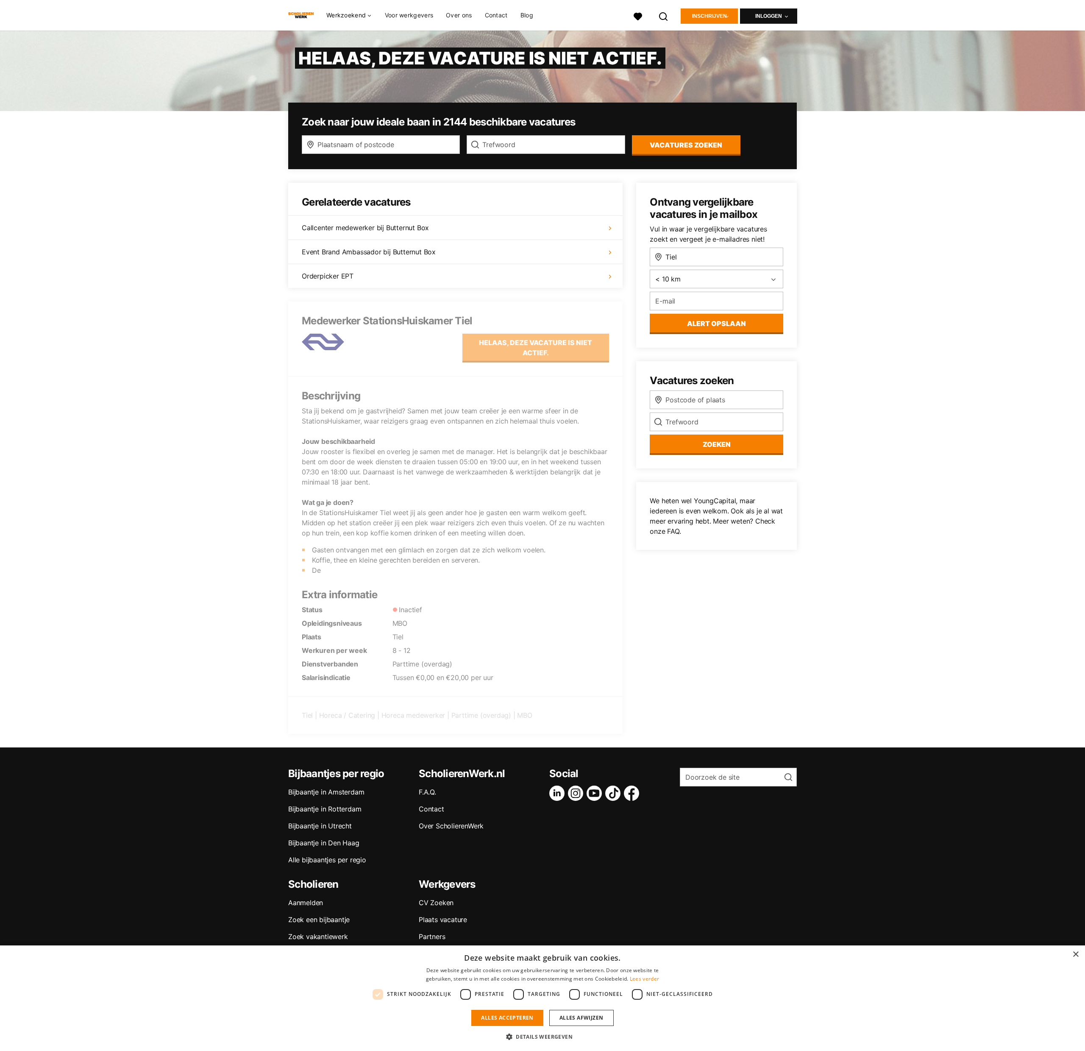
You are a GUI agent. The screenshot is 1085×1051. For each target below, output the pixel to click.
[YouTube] (596, 793)
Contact (496, 15)
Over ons (459, 15)
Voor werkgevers (409, 15)
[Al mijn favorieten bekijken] (638, 15)
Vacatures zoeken (686, 145)
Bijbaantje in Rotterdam (324, 809)
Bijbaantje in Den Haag (323, 843)
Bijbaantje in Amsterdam (326, 792)
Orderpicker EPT (327, 276)
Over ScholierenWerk (451, 826)
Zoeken (717, 444)
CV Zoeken (436, 902)
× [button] (1075, 954)
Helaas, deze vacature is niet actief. (535, 347)
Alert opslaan (716, 323)
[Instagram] (577, 793)
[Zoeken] (663, 15)
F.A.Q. (427, 792)
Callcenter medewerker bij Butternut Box (365, 227)
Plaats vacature (443, 919)
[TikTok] (614, 793)
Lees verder (644, 978)
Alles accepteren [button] (507, 1017)
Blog (526, 15)
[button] (542, 1036)
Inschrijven (709, 16)
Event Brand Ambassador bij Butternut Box (369, 252)
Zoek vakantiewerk (318, 936)
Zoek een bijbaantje (319, 919)
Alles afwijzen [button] (581, 1017)
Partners (432, 936)
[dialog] (542, 998)
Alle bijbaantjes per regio (327, 860)
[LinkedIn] (558, 793)
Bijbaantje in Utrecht (320, 826)
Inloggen (768, 16)
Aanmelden (305, 902)
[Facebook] (633, 793)
